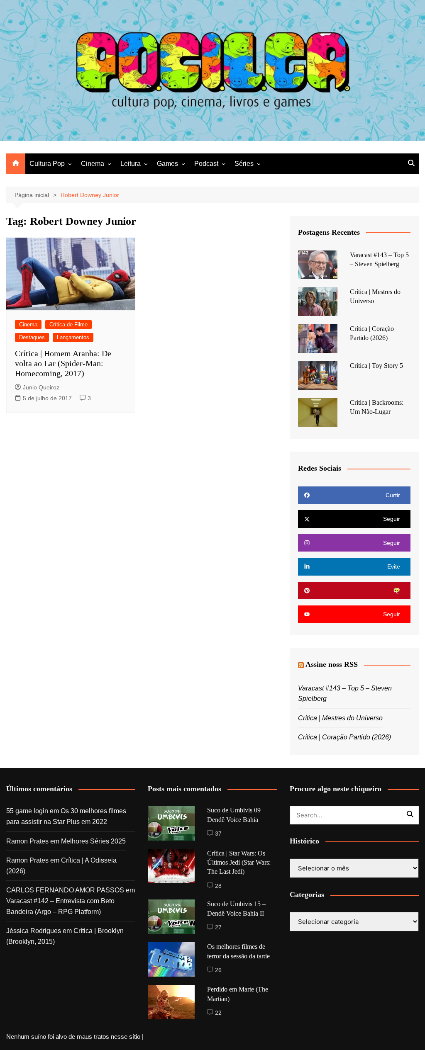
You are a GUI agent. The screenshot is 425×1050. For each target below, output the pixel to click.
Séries (244, 163)
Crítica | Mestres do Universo (340, 718)
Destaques (32, 337)
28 (218, 885)
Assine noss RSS (331, 664)
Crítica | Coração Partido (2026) (344, 737)
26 (218, 970)
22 (218, 1012)
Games (167, 163)
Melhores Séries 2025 (93, 841)
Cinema (92, 163)
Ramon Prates (27, 841)
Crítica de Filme (68, 324)
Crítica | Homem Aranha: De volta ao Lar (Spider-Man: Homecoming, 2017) (63, 363)
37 (218, 833)
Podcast (206, 163)
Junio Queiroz (41, 387)
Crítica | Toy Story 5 (376, 365)
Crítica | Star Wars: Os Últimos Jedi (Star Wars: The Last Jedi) (239, 862)
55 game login (27, 810)
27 (218, 927)
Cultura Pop (47, 163)
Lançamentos (73, 337)
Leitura (130, 163)
